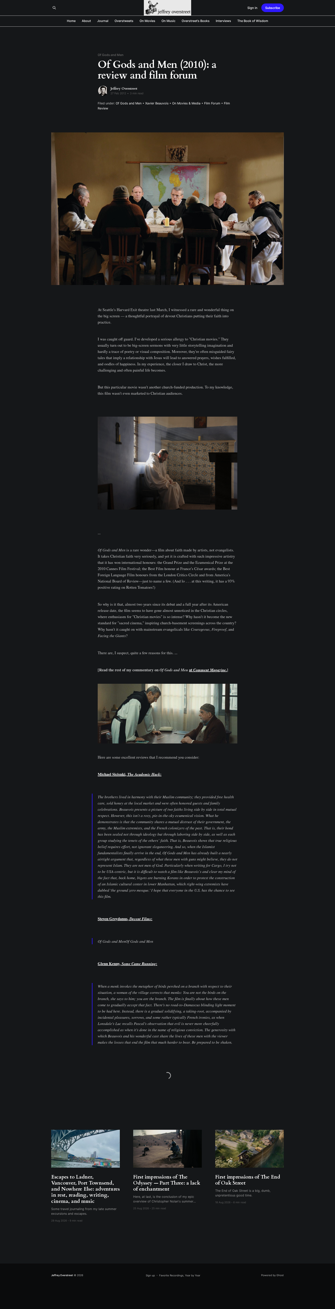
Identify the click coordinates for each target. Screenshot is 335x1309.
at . (208, 670)
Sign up (150, 1275)
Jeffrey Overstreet (124, 88)
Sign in (252, 8)
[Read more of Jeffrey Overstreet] (103, 90)
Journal (102, 21)
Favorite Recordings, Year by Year (179, 1275)
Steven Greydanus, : (125, 919)
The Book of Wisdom (252, 21)
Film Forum (212, 103)
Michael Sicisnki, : (129, 774)
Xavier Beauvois (156, 103)
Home (71, 21)
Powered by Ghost (272, 1275)
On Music (168, 21)
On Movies (147, 21)
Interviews (223, 21)
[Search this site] (54, 8)
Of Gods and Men (110, 55)
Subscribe (272, 8)
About (86, 21)
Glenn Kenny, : (127, 963)
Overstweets (124, 21)
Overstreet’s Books (196, 21)
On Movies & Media (186, 103)
